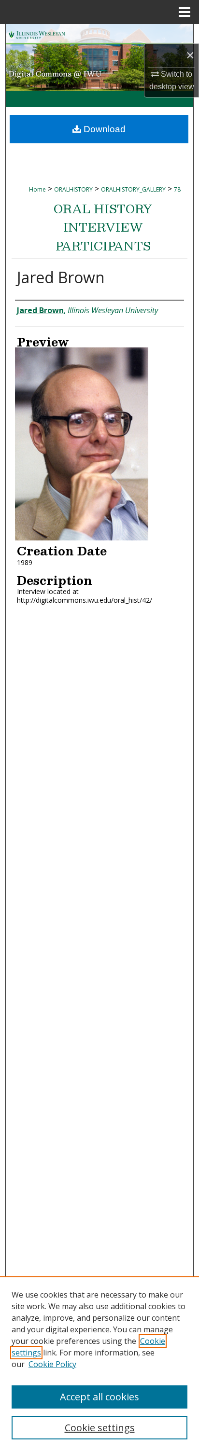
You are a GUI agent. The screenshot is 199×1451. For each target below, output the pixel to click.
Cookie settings (100, 1427)
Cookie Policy (52, 1364)
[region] (99, 1363)
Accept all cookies (99, 1396)
